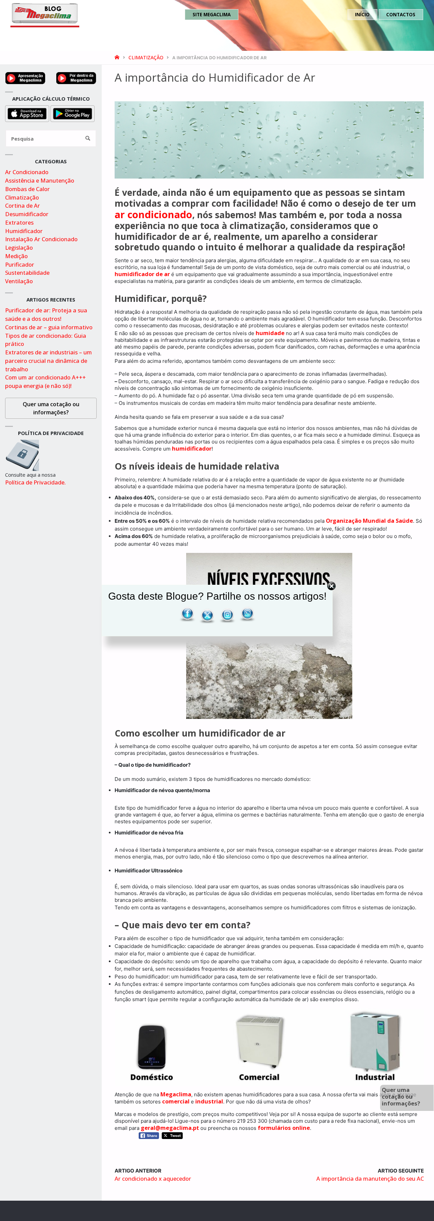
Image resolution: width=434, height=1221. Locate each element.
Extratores (19, 222)
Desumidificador (26, 214)
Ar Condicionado (26, 172)
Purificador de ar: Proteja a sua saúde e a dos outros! (46, 314)
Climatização (146, 57)
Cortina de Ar (22, 205)
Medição (16, 256)
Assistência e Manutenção (39, 180)
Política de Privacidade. (35, 482)
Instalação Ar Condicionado (41, 239)
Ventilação (19, 281)
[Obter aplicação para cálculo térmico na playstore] (73, 113)
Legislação (19, 247)
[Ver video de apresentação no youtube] (25, 77)
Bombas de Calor (27, 189)
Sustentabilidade (27, 272)
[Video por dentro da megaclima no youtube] (76, 77)
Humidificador (24, 231)
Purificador (19, 264)
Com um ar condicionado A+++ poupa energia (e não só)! (45, 381)
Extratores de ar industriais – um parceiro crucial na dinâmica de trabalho (48, 360)
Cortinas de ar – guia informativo (49, 327)
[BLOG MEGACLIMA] (44, 14)
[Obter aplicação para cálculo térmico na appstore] (27, 113)
